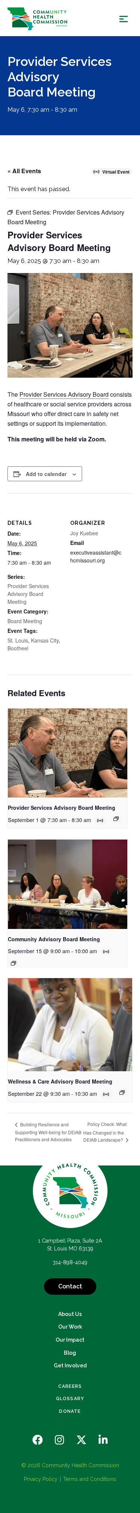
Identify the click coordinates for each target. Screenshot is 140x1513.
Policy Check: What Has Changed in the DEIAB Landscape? (105, 1132)
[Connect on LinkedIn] (103, 1440)
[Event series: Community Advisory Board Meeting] (13, 963)
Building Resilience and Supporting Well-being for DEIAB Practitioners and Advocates (48, 1131)
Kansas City (45, 640)
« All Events (24, 170)
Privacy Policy (40, 1479)
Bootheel (17, 648)
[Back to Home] (70, 1191)
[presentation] (67, 753)
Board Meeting (24, 621)
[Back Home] (37, 18)
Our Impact (70, 1340)
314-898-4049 (70, 1262)
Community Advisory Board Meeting (54, 939)
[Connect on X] (81, 1440)
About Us (70, 1314)
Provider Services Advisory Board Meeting (28, 593)
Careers (70, 1386)
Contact (70, 1286)
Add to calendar (46, 474)
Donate (70, 1411)
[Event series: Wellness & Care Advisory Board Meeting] (122, 1092)
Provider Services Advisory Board (64, 394)
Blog (70, 1353)
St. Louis (17, 640)
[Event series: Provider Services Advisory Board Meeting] (116, 818)
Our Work (70, 1327)
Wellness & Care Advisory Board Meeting (60, 1081)
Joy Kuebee (84, 533)
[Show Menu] (124, 18)
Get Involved (70, 1365)
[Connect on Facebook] (37, 1440)
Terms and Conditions (89, 1479)
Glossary (70, 1398)
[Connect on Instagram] (59, 1440)
